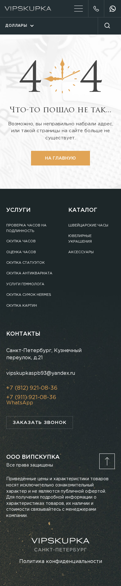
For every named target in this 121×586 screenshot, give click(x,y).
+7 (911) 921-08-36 (31, 397)
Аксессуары (81, 252)
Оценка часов (21, 252)
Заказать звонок (39, 423)
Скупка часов (21, 241)
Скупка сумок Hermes (28, 294)
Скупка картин (21, 305)
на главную (60, 158)
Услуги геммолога (25, 284)
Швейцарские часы (88, 225)
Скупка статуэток (25, 262)
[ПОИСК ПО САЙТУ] (107, 26)
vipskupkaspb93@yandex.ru (40, 373)
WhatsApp (19, 403)
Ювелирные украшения (80, 239)
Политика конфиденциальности (60, 561)
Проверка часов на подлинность (26, 228)
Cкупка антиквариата (29, 273)
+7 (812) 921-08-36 (96, 8)
